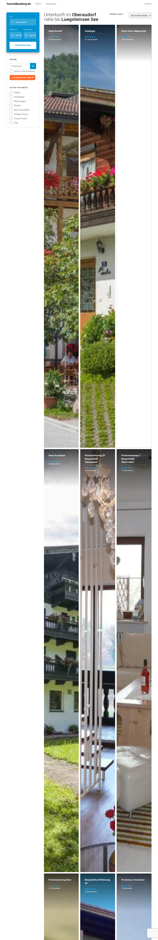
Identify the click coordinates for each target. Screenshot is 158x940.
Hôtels (38, 4)
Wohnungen (51, 4)
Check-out (28, 29)
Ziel (11, 16)
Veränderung (23, 45)
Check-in (13, 29)
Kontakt (148, 4)
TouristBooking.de (18, 3)
